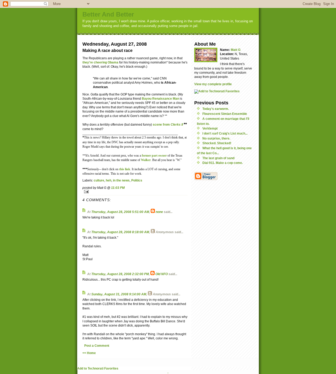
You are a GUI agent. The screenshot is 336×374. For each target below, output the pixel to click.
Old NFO (161, 274)
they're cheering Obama (100, 62)
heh (108, 180)
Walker (146, 160)
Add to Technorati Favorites (97, 368)
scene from (168, 124)
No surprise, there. (216, 138)
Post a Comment (96, 345)
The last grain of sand (218, 158)
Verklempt (210, 128)
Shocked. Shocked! (216, 143)
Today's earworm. (215, 108)
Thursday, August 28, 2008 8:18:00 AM (120, 232)
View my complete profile (213, 84)
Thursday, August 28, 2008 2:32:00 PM (120, 274)
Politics (136, 180)
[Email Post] (134, 191)
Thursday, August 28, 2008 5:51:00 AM (120, 211)
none (159, 211)
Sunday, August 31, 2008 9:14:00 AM (118, 294)
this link (124, 169)
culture (99, 180)
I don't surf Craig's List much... (225, 133)
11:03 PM (118, 187)
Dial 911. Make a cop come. (222, 162)
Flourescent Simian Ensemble (224, 113)
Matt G (235, 49)
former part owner (154, 155)
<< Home (89, 353)
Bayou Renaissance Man (160, 98)
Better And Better (108, 14)
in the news (121, 180)
